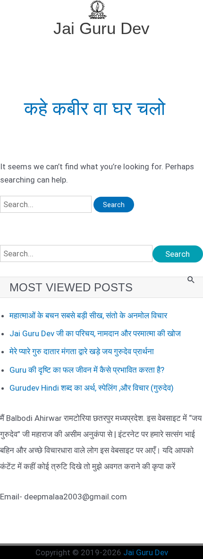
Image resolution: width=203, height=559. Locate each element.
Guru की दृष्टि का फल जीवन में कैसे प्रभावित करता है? (86, 370)
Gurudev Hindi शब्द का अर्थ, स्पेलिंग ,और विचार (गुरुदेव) (91, 388)
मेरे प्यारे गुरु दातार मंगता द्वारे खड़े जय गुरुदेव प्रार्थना (81, 351)
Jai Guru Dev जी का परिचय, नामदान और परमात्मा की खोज (95, 333)
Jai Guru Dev (101, 28)
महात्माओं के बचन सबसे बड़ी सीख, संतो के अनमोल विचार (88, 315)
